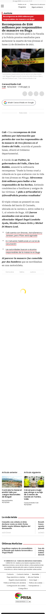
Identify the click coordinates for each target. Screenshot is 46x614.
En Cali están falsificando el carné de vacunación (23, 242)
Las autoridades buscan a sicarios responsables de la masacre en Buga (23, 251)
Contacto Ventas (23, 574)
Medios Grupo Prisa (23, 601)
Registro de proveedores (17, 580)
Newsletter (35, 574)
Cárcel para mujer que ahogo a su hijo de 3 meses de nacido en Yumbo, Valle (33, 494)
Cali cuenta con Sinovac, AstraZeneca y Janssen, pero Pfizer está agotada (24, 234)
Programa (22, 7)
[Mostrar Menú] (2, 6)
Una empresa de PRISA (23, 595)
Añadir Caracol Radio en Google (21, 102)
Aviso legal (33, 580)
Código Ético (23, 589)
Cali (4, 86)
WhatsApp (41, 93)
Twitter (30, 93)
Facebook (24, 93)
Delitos (22, 272)
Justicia (7, 13)
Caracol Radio (12, 6)
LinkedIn (36, 93)
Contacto (10, 574)
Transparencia (33, 586)
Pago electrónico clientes (16, 577)
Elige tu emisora (37, 7)
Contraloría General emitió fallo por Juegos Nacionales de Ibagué (12, 493)
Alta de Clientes (33, 577)
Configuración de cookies (16, 586)
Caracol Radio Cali (11, 84)
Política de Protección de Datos (15, 583)
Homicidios (10, 272)
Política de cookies (35, 583)
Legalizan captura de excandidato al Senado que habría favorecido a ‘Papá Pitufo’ (17, 550)
